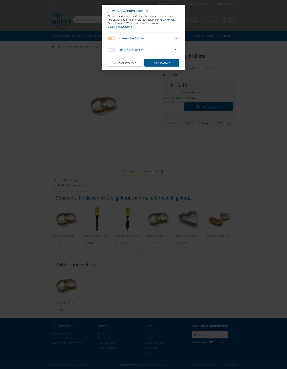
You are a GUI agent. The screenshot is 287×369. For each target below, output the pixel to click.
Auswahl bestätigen (125, 62)
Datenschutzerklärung (120, 26)
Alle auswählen (162, 62)
